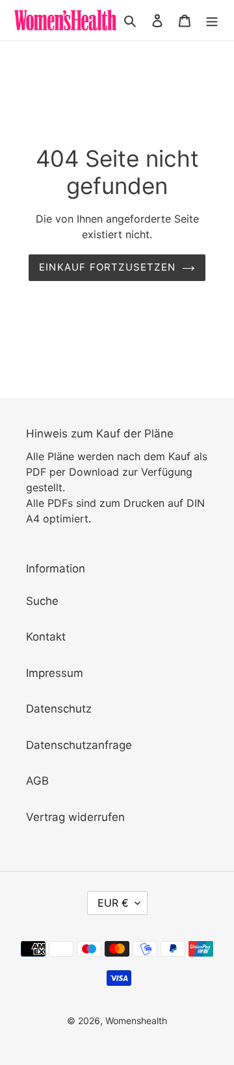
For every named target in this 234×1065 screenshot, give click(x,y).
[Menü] (212, 20)
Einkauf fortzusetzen (107, 267)
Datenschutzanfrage (79, 745)
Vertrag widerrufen (75, 817)
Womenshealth (136, 1020)
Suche (42, 600)
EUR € (113, 902)
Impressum (54, 673)
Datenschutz (59, 708)
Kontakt (46, 636)
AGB (37, 780)
